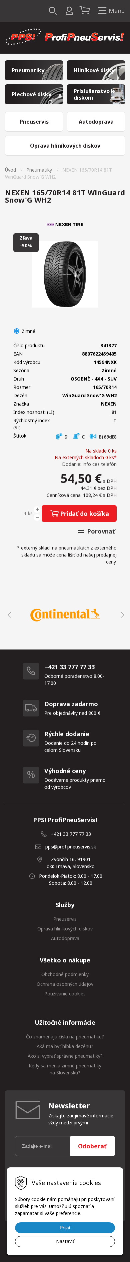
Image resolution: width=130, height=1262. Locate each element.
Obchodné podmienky (65, 974)
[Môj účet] (69, 10)
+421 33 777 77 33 (71, 834)
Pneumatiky (39, 170)
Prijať (65, 1227)
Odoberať (92, 1146)
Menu (117, 11)
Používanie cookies (65, 993)
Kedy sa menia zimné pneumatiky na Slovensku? (65, 1069)
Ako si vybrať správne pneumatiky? (65, 1056)
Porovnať (100, 531)
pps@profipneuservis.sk (70, 846)
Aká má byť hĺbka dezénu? (65, 1046)
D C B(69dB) (90, 437)
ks (30, 513)
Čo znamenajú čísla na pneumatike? (65, 1036)
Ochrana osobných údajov (65, 984)
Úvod (10, 170)
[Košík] (85, 11)
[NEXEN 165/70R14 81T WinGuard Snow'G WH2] (65, 274)
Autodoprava (65, 938)
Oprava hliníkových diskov (65, 928)
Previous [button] (8, 615)
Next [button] (121, 615)
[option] (65, 615)
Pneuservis (65, 919)
